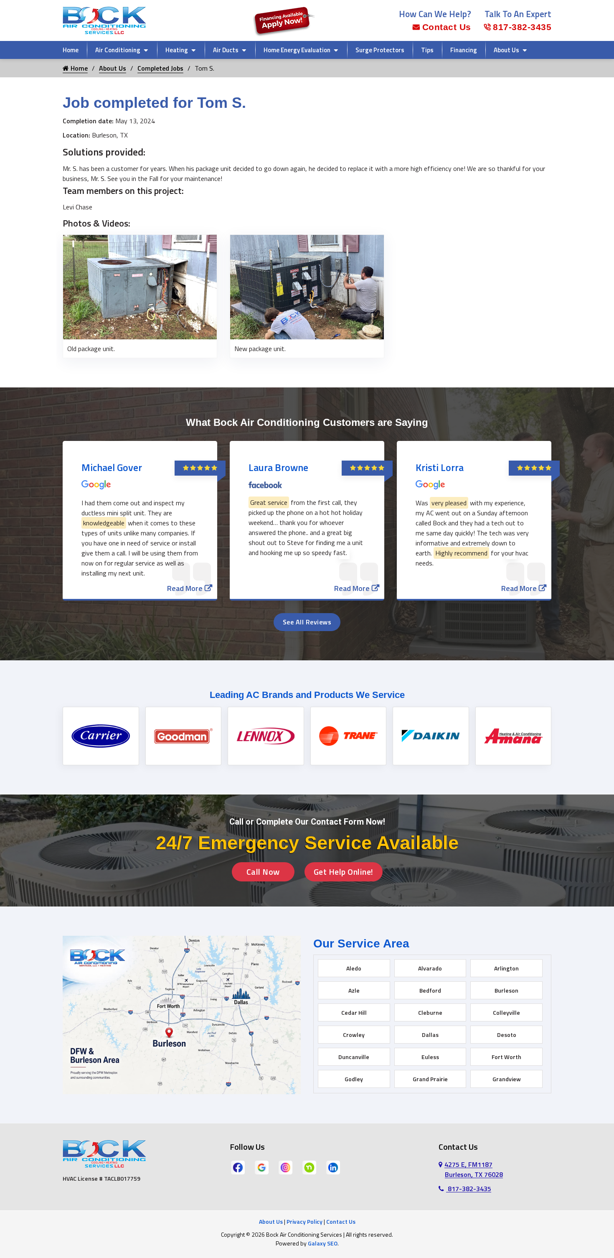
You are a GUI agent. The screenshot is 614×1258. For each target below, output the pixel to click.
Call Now (263, 871)
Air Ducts (225, 50)
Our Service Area (361, 943)
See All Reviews (307, 622)
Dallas (430, 1034)
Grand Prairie (430, 1079)
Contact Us (446, 27)
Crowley (354, 1034)
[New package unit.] (307, 286)
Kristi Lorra (440, 467)
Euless (430, 1056)
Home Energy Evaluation (297, 50)
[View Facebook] (238, 1167)
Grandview (506, 1079)
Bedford (430, 990)
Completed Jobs (160, 68)
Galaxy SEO (322, 1243)
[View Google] (262, 1167)
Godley (354, 1079)
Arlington (506, 968)
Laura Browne (278, 467)
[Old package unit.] (140, 286)
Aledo (353, 968)
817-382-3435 (522, 27)
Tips (427, 50)
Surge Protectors (379, 50)
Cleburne (430, 1012)
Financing (463, 50)
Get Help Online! (343, 871)
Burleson (506, 990)
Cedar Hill (354, 1012)
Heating (176, 50)
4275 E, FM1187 (473, 1169)
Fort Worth (506, 1056)
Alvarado (430, 968)
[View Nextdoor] (309, 1167)
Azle (354, 990)
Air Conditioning (117, 50)
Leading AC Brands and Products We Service (307, 695)
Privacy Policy (304, 1221)
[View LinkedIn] (333, 1167)
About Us (506, 50)
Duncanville (353, 1056)
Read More (185, 588)
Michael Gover (111, 467)
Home (71, 50)
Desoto (506, 1034)
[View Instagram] (285, 1167)
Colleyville (506, 1012)
